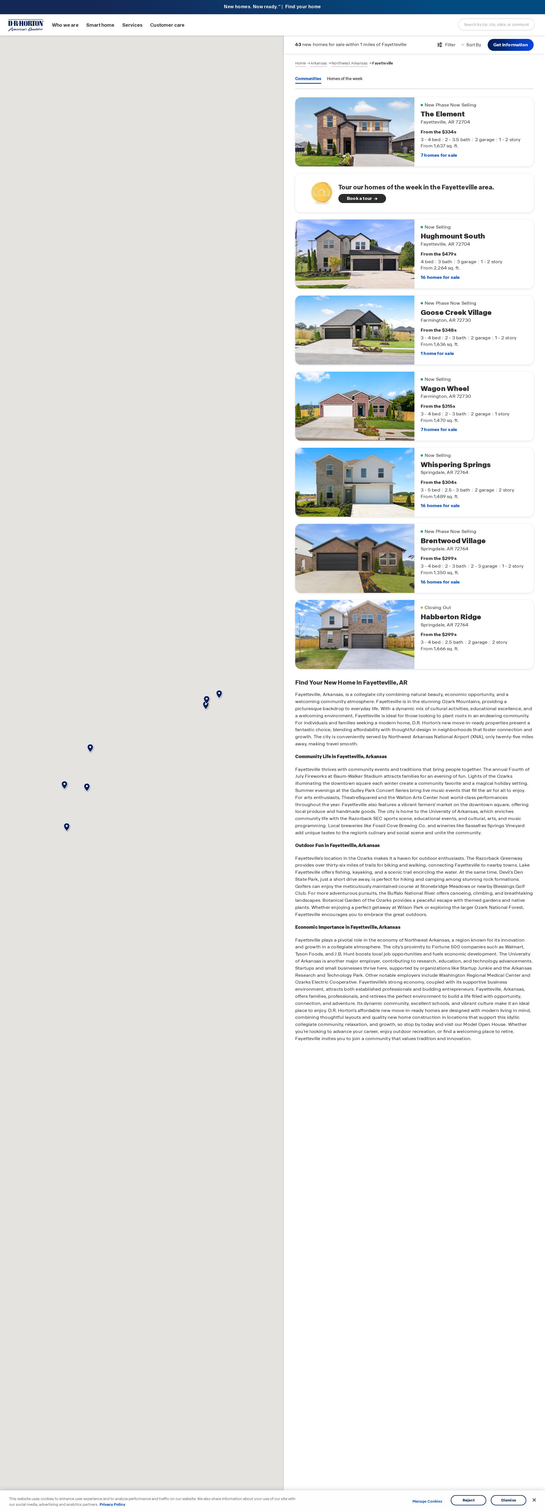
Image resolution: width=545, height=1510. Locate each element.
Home (300, 63)
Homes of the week (344, 78)
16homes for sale (440, 277)
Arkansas (319, 63)
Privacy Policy (112, 1504)
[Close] (534, 1500)
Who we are (65, 25)
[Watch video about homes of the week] (319, 191)
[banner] (272, 7)
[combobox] (496, 24)
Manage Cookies (427, 1501)
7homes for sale (439, 155)
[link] (414, 192)
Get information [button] (510, 45)
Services (132, 25)
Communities (308, 78)
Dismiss (508, 1500)
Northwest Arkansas (350, 63)
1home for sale (437, 353)
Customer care (167, 25)
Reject (469, 1500)
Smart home (100, 25)
